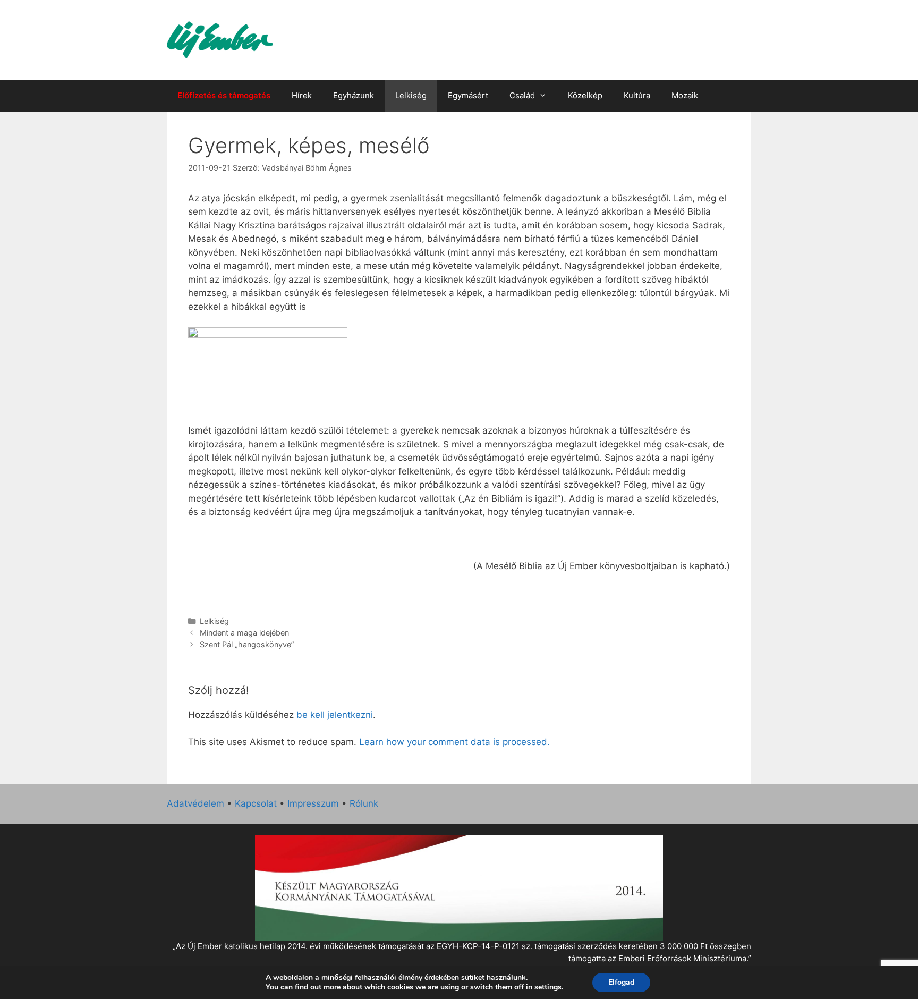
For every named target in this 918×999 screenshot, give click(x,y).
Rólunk (364, 803)
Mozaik (685, 95)
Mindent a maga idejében (244, 632)
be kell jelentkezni (334, 714)
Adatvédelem (195, 803)
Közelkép (585, 95)
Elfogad (621, 982)
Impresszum (313, 803)
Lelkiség (411, 95)
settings (548, 987)
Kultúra (637, 95)
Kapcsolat (256, 803)
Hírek (302, 95)
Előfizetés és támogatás (223, 95)
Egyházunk (353, 95)
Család (522, 95)
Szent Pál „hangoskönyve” (247, 644)
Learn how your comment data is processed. (454, 741)
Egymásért (468, 95)
